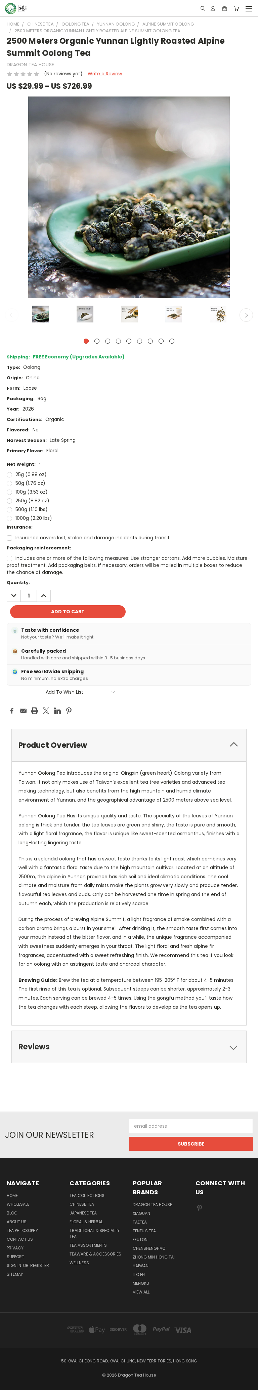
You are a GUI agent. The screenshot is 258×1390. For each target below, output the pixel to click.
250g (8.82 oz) (32, 500)
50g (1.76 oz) (30, 483)
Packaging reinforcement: (39, 548)
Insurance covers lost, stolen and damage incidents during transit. (93, 537)
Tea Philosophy (22, 1230)
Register (39, 1265)
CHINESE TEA (82, 1204)
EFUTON (140, 1239)
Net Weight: (23, 464)
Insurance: (20, 527)
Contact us (20, 1239)
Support (15, 1257)
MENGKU (141, 1283)
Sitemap (15, 1274)
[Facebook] (11, 710)
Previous (11, 315)
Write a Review (105, 73)
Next (246, 315)
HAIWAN (140, 1266)
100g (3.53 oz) (31, 492)
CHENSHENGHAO (149, 1248)
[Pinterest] (69, 710)
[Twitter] (46, 710)
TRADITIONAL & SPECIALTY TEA (95, 1233)
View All (141, 1292)
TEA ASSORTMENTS (88, 1245)
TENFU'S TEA (144, 1231)
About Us (17, 1222)
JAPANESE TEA (83, 1213)
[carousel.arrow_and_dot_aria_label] (96, 341)
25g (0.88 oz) (31, 474)
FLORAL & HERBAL (86, 1222)
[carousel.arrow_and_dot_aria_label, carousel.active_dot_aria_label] (86, 341)
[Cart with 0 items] (236, 8)
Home (12, 1195)
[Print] (34, 710)
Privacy (15, 1248)
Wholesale (18, 1204)
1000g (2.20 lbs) (33, 518)
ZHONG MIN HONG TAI (154, 1257)
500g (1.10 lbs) (31, 509)
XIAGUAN (141, 1213)
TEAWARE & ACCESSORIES (95, 1254)
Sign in (14, 1265)
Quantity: (18, 582)
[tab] (129, 745)
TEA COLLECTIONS (87, 1195)
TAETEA (140, 1222)
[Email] (23, 710)
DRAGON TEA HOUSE (152, 1204)
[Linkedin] (57, 710)
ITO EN (139, 1274)
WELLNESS (79, 1263)
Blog (12, 1213)
